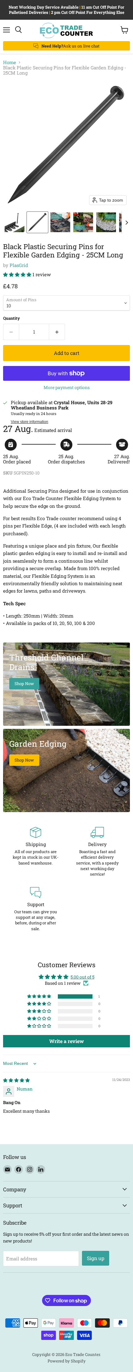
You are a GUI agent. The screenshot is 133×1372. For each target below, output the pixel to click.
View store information (29, 422)
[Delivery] (97, 852)
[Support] (35, 909)
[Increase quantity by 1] (57, 332)
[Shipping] (35, 852)
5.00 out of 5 (82, 977)
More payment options (67, 387)
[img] (16, 1080)
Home (9, 62)
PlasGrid (19, 265)
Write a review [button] (66, 1041)
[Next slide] (126, 222)
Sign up (95, 1258)
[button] (14, 222)
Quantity (11, 318)
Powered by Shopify (67, 1361)
